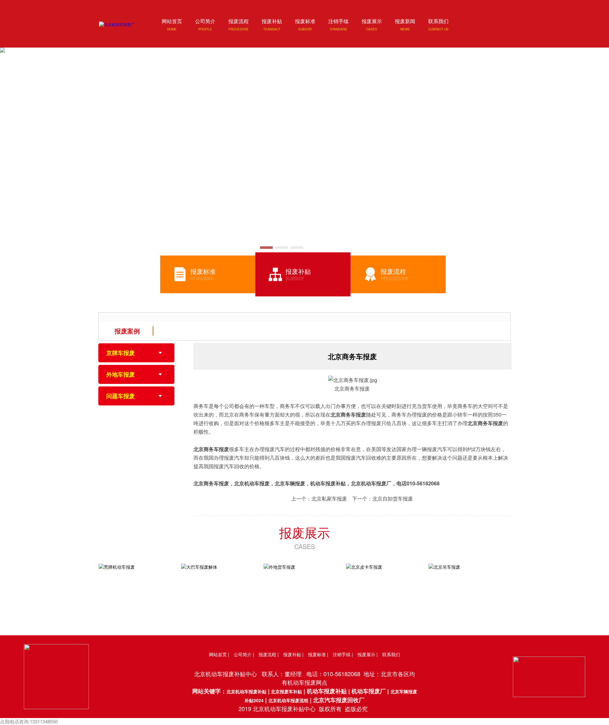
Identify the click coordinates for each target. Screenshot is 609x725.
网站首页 (218, 654)
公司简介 (243, 654)
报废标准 (317, 654)
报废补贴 (292, 654)
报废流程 (267, 654)
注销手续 (341, 654)
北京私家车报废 (329, 498)
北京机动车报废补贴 (246, 691)
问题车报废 (120, 396)
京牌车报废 (120, 353)
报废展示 (304, 532)
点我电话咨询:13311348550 (29, 721)
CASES (304, 546)
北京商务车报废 (348, 414)
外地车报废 (120, 374)
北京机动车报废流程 (288, 700)
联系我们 (391, 654)
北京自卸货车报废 (392, 498)
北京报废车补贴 (286, 691)
